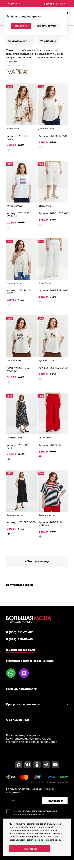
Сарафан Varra (14, 437)
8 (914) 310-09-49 (19, 639)
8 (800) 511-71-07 (19, 632)
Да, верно (21, 25)
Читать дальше (15, 65)
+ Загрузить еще (37, 561)
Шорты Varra (44, 205)
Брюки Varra (44, 283)
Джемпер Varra (46, 128)
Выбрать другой (46, 25)
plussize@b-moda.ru (20, 649)
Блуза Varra (13, 128)
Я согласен (29, 848)
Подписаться (55, 800)
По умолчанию (17, 41)
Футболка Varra (14, 205)
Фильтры (50, 41)
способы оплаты (58, 781)
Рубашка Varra (14, 283)
